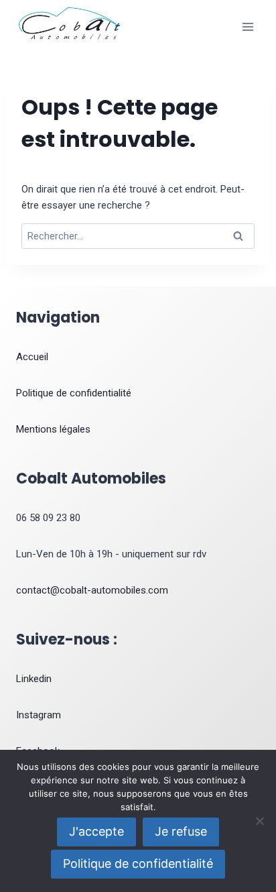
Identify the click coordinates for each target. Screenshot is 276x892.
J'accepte (96, 831)
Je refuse (181, 831)
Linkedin (34, 679)
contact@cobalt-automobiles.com (92, 590)
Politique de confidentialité (73, 393)
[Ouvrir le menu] (247, 26)
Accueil (32, 357)
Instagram (38, 715)
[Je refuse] (259, 821)
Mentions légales (53, 429)
